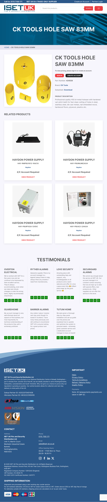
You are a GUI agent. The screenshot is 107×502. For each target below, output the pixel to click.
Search (88, 8)
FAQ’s (74, 375)
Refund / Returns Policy (81, 382)
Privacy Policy (77, 377)
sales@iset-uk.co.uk (46, 444)
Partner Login (97, 2)
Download (68, 90)
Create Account (74, 75)
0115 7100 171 (44, 436)
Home (6, 47)
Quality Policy (77, 385)
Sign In (59, 75)
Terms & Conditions (79, 380)
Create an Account (81, 2)
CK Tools (64, 85)
